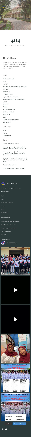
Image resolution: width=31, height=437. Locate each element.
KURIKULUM (6, 92)
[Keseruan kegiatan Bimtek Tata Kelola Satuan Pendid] (15, 319)
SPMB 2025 (6, 114)
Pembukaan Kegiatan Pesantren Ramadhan (14, 168)
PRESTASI (6, 104)
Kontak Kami (4, 212)
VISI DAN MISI (7, 122)
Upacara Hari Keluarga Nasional (11, 143)
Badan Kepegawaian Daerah (8, 228)
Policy (2, 199)
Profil (2, 196)
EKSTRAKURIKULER (8, 79)
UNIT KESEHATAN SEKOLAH (11, 119)
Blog (2, 209)
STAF (4, 117)
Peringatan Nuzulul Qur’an (10, 165)
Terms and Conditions (7, 202)
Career (3, 206)
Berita (5, 130)
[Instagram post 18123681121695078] (15, 407)
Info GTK (3, 235)
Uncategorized (7, 135)
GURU (5, 81)
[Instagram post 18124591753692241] (15, 378)
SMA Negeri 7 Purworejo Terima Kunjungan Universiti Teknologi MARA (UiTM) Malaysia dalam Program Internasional (14, 153)
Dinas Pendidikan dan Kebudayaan (10, 221)
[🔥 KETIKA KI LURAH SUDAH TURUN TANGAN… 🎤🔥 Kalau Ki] (15, 290)
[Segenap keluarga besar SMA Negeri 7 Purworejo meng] (15, 348)
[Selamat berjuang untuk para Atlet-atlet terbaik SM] (15, 261)
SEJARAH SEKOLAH (8, 112)
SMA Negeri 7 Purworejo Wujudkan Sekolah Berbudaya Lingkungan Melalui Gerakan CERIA (15, 147)
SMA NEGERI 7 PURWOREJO (14, 7)
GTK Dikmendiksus (6, 231)
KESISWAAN (6, 89)
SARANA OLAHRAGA (9, 109)
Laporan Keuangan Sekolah (11, 97)
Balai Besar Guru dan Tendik (8, 224)
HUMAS (5, 84)
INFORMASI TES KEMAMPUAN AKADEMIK (15, 86)
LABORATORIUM (7, 94)
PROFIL (5, 107)
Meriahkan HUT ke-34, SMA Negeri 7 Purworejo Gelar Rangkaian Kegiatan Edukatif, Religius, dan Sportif (15, 160)
